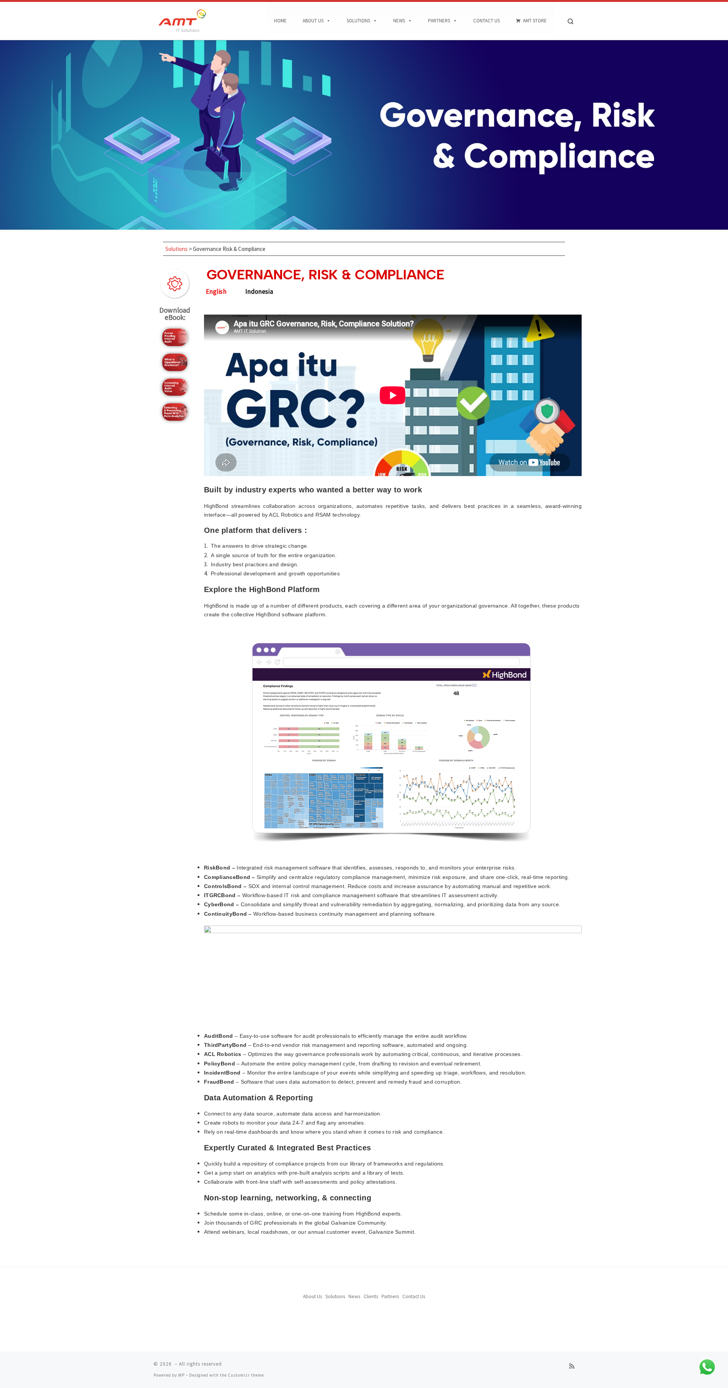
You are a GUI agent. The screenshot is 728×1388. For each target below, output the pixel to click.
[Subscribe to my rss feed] (571, 1366)
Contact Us (486, 20)
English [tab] (216, 291)
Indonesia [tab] (259, 291)
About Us (313, 20)
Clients (371, 1296)
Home (280, 20)
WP (181, 1375)
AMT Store (535, 20)
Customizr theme (246, 1375)
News (399, 20)
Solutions (358, 20)
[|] (182, 19)
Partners (439, 20)
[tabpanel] (392, 772)
